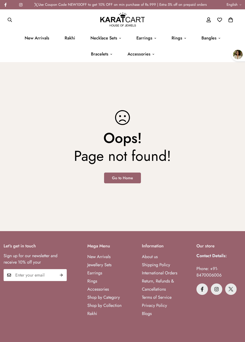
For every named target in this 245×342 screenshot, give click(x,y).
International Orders (159, 273)
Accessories (139, 54)
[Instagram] (21, 5)
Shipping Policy (156, 265)
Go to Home (122, 178)
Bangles (209, 38)
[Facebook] (202, 289)
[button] (230, 19)
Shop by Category (103, 297)
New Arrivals (37, 38)
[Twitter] (36, 5)
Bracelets (99, 54)
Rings (177, 38)
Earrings (144, 38)
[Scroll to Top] (235, 315)
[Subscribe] (61, 275)
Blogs (147, 313)
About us (150, 257)
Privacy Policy (154, 305)
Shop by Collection (104, 305)
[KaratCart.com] (122, 20)
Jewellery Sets (99, 265)
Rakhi (70, 38)
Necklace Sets (103, 38)
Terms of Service (157, 297)
